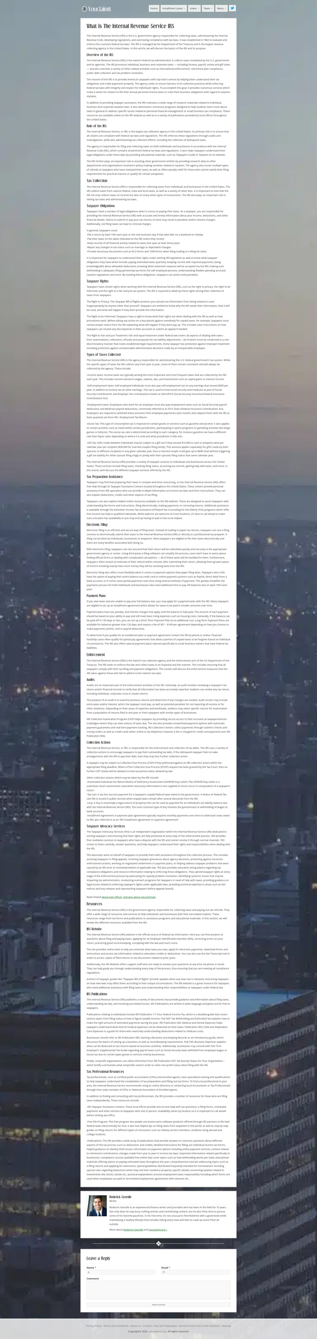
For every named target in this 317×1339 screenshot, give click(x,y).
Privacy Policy (94, 1325)
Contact (147, 1325)
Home (154, 8)
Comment (92, 1278)
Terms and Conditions (116, 1325)
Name (90, 1267)
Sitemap (226, 1325)
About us (136, 1325)
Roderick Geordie (133, 1229)
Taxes (207, 8)
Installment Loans (172, 8)
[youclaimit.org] (100, 12)
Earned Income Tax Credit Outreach (199, 1325)
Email (164, 1267)
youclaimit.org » (158, 1229)
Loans (193, 8)
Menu (220, 8)
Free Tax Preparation (165, 1325)
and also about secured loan (139, 897)
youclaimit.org (157, 1331)
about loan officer (112, 897)
